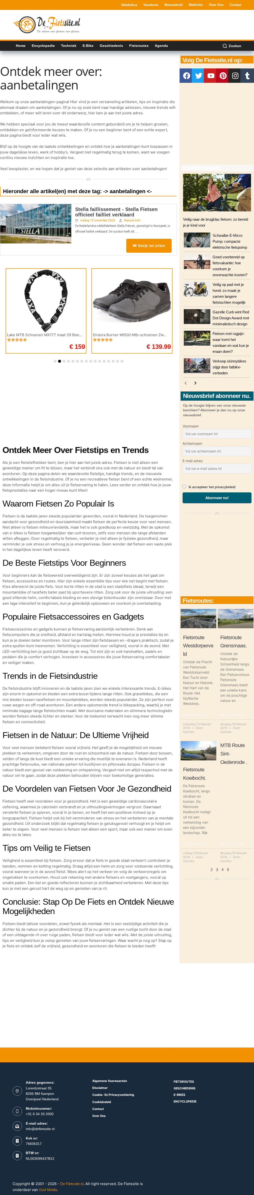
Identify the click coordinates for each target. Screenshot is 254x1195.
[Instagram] (235, 75)
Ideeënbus (129, 5)
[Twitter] (199, 75)
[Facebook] (187, 75)
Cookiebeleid (101, 1102)
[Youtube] (211, 75)
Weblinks (196, 5)
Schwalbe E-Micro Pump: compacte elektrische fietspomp (230, 241)
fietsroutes (184, 1081)
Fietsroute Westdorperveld (198, 645)
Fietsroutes (139, 46)
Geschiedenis (111, 46)
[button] (55, 361)
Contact (235, 5)
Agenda (161, 46)
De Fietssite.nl (71, 1184)
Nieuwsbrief (173, 5)
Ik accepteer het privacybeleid (212, 487)
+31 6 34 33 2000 (40, 1114)
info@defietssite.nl (40, 1129)
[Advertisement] (151, 24)
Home (21, 46)
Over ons (216, 5)
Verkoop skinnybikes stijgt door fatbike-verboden (229, 367)
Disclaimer (100, 1088)
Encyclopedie (43, 46)
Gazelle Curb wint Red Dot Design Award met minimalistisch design (231, 318)
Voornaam (191, 426)
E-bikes (179, 1095)
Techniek (68, 46)
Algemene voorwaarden (109, 1081)
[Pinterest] (223, 75)
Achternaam (192, 443)
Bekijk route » (195, 715)
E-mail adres (193, 461)
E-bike (88, 46)
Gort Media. (48, 1190)
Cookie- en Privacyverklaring (113, 1095)
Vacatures (150, 5)
